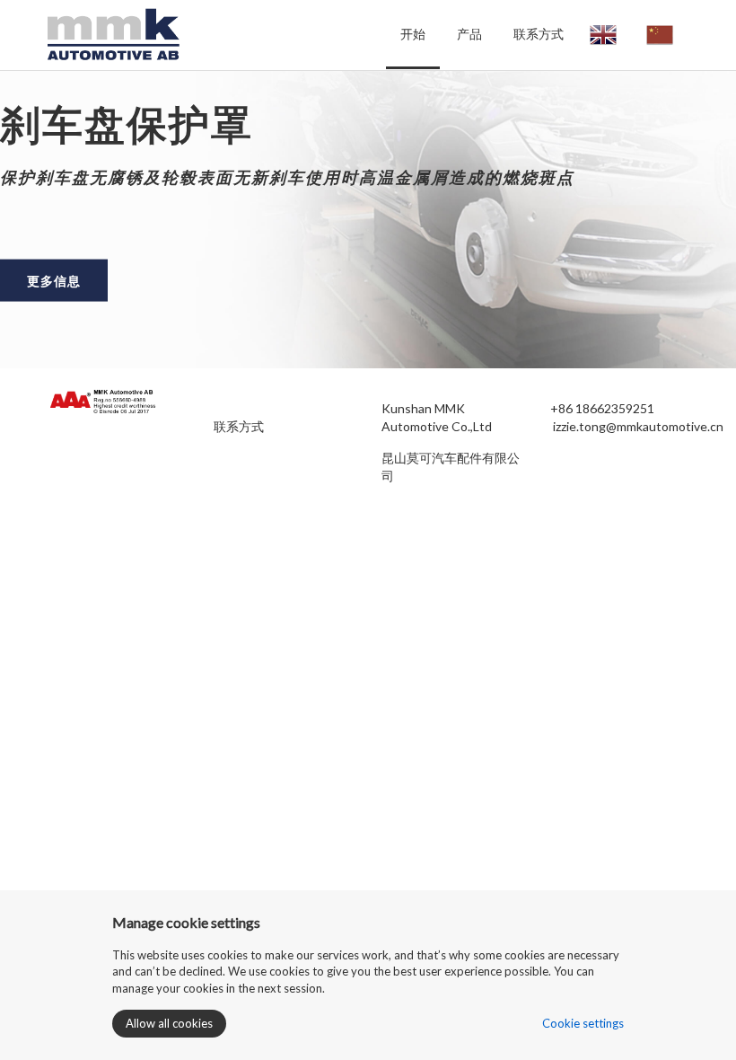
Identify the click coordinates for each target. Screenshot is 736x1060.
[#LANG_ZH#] (659, 35)
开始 (412, 33)
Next (709, 222)
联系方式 (538, 33)
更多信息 (54, 279)
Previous (27, 222)
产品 (469, 33)
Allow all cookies (169, 1023)
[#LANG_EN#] (603, 35)
